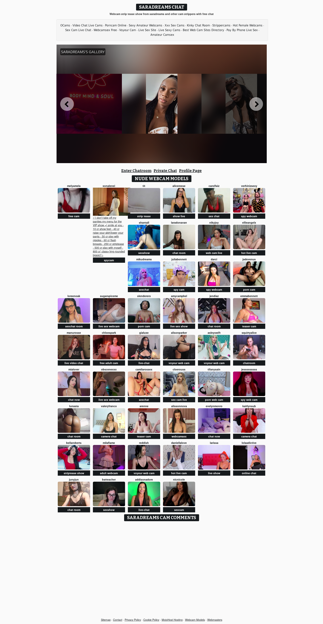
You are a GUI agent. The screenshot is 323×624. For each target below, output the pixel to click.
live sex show (179, 326)
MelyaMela (74, 186)
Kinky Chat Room (198, 25)
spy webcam (249, 216)
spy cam (179, 289)
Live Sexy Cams (169, 30)
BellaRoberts (73, 443)
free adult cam (109, 363)
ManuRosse (74, 332)
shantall (144, 222)
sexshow (144, 253)
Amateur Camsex (162, 35)
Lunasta (74, 406)
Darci (214, 259)
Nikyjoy (214, 222)
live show (214, 473)
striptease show (74, 473)
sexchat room (74, 326)
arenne (144, 406)
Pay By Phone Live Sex (242, 30)
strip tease (144, 216)
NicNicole (179, 479)
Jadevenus (249, 259)
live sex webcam (109, 326)
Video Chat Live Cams (88, 25)
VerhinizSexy (249, 186)
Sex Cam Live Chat (78, 30)
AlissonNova (179, 406)
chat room (179, 253)
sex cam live (179, 400)
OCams (65, 25)
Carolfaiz (214, 186)
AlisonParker (179, 332)
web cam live (214, 253)
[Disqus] (161, 570)
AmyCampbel (179, 296)
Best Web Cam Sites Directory (203, 30)
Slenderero (144, 296)
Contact (117, 620)
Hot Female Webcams (247, 25)
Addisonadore (144, 479)
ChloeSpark (109, 332)
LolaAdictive (249, 443)
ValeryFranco (109, 406)
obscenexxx (109, 369)
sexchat (144, 289)
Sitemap (106, 620)
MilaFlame (109, 443)
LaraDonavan (179, 222)
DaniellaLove (179, 443)
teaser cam (249, 326)
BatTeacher (109, 479)
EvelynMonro (214, 406)
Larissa (214, 443)
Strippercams (221, 25)
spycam (109, 260)
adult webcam (109, 473)
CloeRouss (179, 369)
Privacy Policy (133, 620)
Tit (144, 186)
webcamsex (179, 436)
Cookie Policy (151, 620)
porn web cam (214, 400)
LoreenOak (73, 296)
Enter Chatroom (136, 170)
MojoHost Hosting (172, 620)
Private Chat (165, 170)
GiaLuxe (144, 332)
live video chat (73, 363)
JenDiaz (214, 296)
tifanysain (214, 369)
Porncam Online (115, 25)
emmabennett (249, 296)
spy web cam (249, 400)
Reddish (144, 443)
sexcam (179, 510)
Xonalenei (109, 186)
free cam (73, 216)
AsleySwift (214, 332)
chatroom (249, 363)
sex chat (214, 216)
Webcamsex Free (105, 30)
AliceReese (179, 186)
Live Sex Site (147, 30)
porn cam (249, 289)
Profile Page (190, 170)
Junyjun (74, 479)
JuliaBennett (179, 259)
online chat (249, 473)
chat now (74, 400)
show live (179, 216)
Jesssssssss (249, 369)
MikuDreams (144, 259)
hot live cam (249, 253)
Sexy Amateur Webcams (145, 25)
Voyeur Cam (127, 30)
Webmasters (214, 620)
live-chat (144, 363)
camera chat (109, 436)
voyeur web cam (179, 363)
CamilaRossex (144, 369)
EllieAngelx (249, 222)
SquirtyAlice (249, 332)
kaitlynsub (249, 406)
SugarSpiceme (109, 296)
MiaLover (73, 369)
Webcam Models (195, 620)
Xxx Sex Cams (174, 25)
